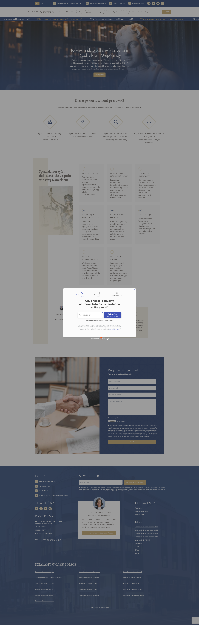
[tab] (82, 294)
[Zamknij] (134, 290)
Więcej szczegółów (114, 329)
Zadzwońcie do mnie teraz (112, 315)
